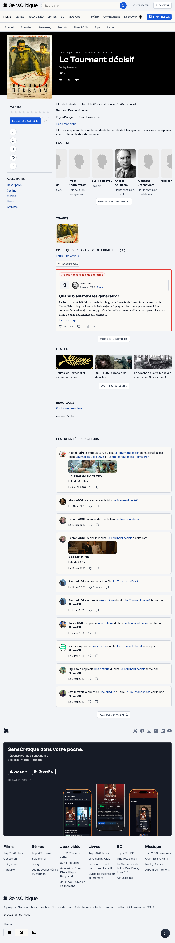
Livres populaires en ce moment (102, 876)
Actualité (9, 869)
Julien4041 (75, 623)
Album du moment (157, 869)
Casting (63, 143)
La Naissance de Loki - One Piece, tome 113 (128, 868)
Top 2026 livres (99, 853)
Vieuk (72, 646)
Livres (94, 846)
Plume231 (85, 283)
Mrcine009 (76, 500)
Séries (38, 846)
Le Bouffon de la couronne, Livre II (100, 866)
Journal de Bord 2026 (90, 456)
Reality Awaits (154, 864)
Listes (62, 349)
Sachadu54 (76, 581)
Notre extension (62, 907)
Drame (86, 52)
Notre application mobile (34, 907)
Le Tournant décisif (102, 52)
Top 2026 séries (42, 853)
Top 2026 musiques (158, 853)
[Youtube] (169, 731)
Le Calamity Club (99, 858)
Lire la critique (68, 320)
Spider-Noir (39, 858)
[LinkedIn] (163, 731)
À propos (9, 907)
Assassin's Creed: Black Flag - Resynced (71, 872)
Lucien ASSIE (77, 519)
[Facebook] (142, 731)
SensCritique (65, 52)
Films (77, 52)
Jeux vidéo (70, 846)
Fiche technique (66, 124)
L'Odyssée (10, 864)
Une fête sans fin (128, 858)
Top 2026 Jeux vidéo (70, 855)
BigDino (73, 669)
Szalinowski (76, 692)
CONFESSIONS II (156, 858)
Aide (77, 907)
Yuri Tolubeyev (102, 180)
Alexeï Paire (76, 452)
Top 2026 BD (125, 853)
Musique (153, 846)
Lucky (36, 864)
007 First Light (69, 862)
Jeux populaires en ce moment (72, 884)
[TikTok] (156, 731)
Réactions (65, 402)
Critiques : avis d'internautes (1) (91, 250)
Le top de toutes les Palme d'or (128, 456)
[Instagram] (149, 731)
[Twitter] (135, 731)
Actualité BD (125, 878)
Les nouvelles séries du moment (45, 871)
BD (119, 846)
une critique (107, 600)
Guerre (83, 110)
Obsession (10, 858)
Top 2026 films (13, 853)
